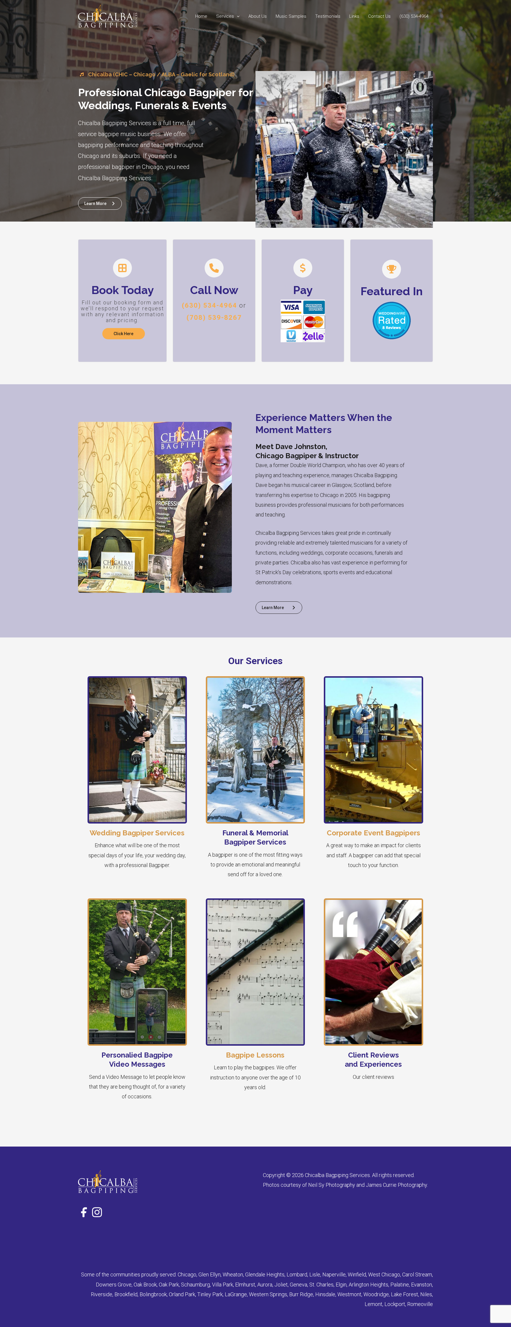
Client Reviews (373, 1055)
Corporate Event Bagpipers (373, 833)
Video (119, 1064)
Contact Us (379, 16)
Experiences (381, 1064)
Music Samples (291, 16)
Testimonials (327, 16)
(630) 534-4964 (414, 16)
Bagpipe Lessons (255, 1055)
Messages (148, 1064)
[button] (237, 16)
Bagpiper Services (255, 842)
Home (201, 16)
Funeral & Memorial (255, 833)
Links (354, 16)
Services (225, 16)
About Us (257, 16)
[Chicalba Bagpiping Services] (107, 16)
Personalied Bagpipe (137, 1055)
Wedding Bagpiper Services (137, 833)
